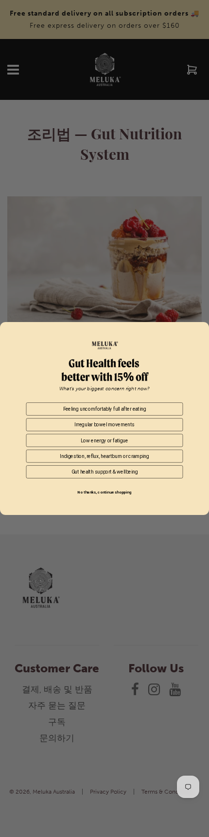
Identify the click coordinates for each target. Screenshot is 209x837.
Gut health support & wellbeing (104, 472)
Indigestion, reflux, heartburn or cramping (104, 456)
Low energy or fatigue (104, 440)
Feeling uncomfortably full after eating (104, 409)
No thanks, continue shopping (104, 492)
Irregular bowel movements (104, 425)
